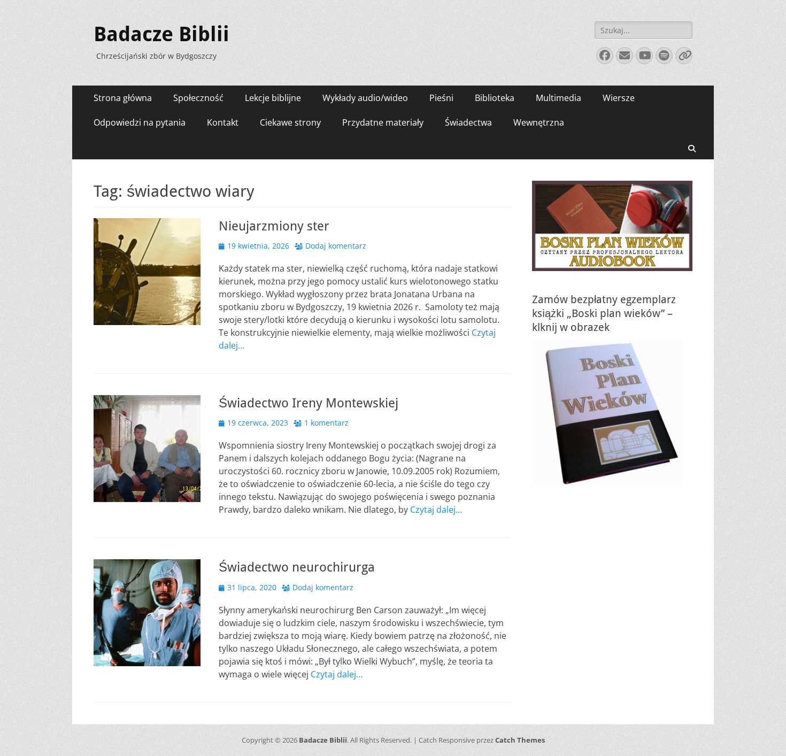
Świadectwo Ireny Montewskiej (308, 403)
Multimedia (558, 98)
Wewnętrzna (538, 122)
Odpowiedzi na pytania (140, 122)
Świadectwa (468, 122)
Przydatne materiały (382, 122)
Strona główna (123, 98)
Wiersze (619, 98)
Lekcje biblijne (273, 98)
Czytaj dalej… (436, 509)
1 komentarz (326, 423)
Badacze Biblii (161, 34)
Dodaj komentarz (335, 246)
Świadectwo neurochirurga (297, 567)
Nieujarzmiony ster (274, 226)
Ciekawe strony (290, 122)
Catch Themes (520, 740)
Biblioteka (494, 98)
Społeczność (198, 98)
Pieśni (441, 98)
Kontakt (222, 122)
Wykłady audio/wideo (365, 98)
